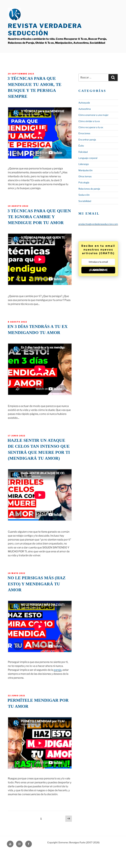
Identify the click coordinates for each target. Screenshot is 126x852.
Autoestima (84, 108)
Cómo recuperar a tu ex (90, 127)
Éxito (81, 145)
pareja (58, 669)
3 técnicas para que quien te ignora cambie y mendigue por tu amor (39, 216)
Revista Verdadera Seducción (45, 29)
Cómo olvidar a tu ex (89, 121)
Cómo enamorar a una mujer (93, 115)
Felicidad (83, 151)
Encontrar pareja (87, 139)
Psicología (83, 182)
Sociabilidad (84, 201)
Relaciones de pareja (89, 188)
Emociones (84, 133)
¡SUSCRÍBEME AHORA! (98, 270)
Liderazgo (83, 164)
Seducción (84, 194)
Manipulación (85, 170)
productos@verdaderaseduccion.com (98, 224)
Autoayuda (84, 102)
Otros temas (85, 176)
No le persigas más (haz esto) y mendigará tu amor (36, 584)
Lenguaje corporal (87, 158)
